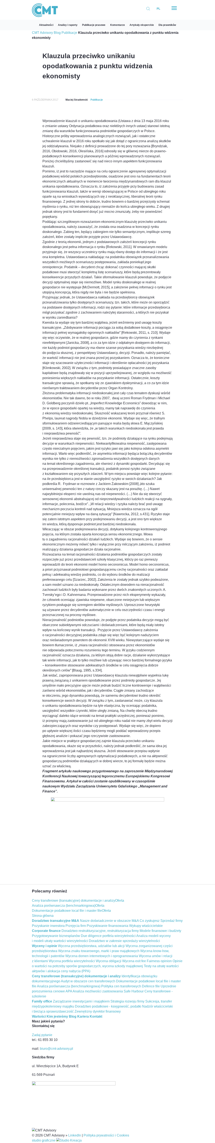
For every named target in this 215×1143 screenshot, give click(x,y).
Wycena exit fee (134, 961)
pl (158, 8)
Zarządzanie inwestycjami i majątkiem (81, 1001)
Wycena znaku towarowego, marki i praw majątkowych (98, 951)
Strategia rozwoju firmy (127, 1001)
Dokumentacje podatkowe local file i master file (67, 910)
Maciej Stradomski (77, 99)
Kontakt (96, 1016)
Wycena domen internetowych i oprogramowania (101, 956)
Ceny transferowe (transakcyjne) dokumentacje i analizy (73, 900)
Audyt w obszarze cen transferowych (88, 981)
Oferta (119, 900)
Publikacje (69, 32)
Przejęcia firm (76, 926)
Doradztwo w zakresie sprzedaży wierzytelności (124, 941)
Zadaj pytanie (42, 1035)
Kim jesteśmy (57, 1016)
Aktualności (46, 25)
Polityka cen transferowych (121, 986)
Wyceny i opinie (44, 946)
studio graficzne (44, 1140)
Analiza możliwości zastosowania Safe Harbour (108, 991)
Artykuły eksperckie (142, 25)
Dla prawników (167, 25)
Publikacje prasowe (93, 25)
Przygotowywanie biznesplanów (56, 936)
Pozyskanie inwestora (48, 926)
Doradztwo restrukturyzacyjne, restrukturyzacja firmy (100, 931)
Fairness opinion (159, 961)
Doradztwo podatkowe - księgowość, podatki (108, 1006)
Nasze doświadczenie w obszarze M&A (109, 920)
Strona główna (43, 915)
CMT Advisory (42, 32)
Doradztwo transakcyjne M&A (55, 920)
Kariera (83, 1016)
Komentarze (117, 25)
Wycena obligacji (108, 961)
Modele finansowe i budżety (160, 931)
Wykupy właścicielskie (146, 926)
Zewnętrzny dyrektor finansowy (98, 1011)
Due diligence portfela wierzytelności (108, 936)
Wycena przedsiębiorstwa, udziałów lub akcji (91, 946)
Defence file (151, 986)
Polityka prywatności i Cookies (106, 1135)
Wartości (39, 1016)
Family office (42, 1001)
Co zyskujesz (150, 920)
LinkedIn (74, 1135)
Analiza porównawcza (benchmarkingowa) (63, 905)
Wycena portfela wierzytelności (72, 961)
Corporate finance (46, 931)
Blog (57, 32)
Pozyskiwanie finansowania (107, 926)
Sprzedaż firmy (171, 920)
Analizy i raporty (67, 25)
